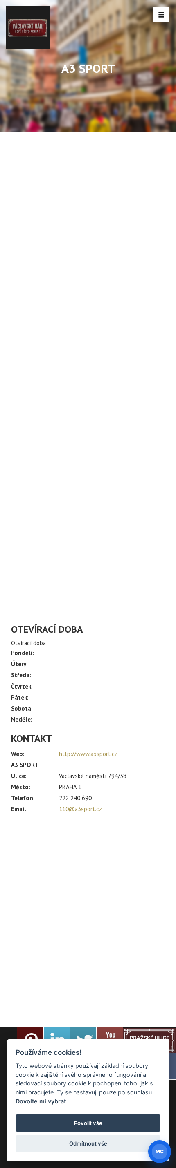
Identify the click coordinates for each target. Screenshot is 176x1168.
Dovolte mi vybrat (41, 1101)
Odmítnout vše (88, 1143)
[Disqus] (88, 286)
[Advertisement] (88, 917)
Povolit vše (88, 1123)
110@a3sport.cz (80, 809)
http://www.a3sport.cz (88, 754)
